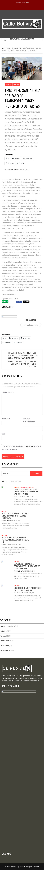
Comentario (8, 392)
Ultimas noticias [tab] (15, 481)
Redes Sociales (5, 641)
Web (3, 434)
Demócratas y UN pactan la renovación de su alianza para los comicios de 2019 (27, 566)
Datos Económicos (27, 39)
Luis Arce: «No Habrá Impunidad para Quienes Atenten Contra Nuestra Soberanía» (22, 364)
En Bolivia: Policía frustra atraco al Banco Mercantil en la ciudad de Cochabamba (15, 515)
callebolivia (12, 170)
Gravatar (29, 446)
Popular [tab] (4, 481)
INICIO (12, 39)
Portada (16, 84)
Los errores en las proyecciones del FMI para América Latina (27, 589)
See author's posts (31, 325)
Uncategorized (5, 650)
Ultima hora (4, 645)
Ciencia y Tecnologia (20, 487)
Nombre (6, 419)
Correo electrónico (28, 421)
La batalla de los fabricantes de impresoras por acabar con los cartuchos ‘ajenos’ (26, 491)
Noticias (17, 39)
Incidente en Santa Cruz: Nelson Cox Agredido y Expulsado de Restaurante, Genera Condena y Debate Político (22, 355)
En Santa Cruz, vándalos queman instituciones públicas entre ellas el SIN (15, 539)
